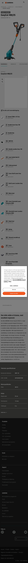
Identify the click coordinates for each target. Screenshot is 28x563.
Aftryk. (9, 281)
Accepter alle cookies (14, 293)
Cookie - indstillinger (14, 285)
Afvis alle (14, 289)
